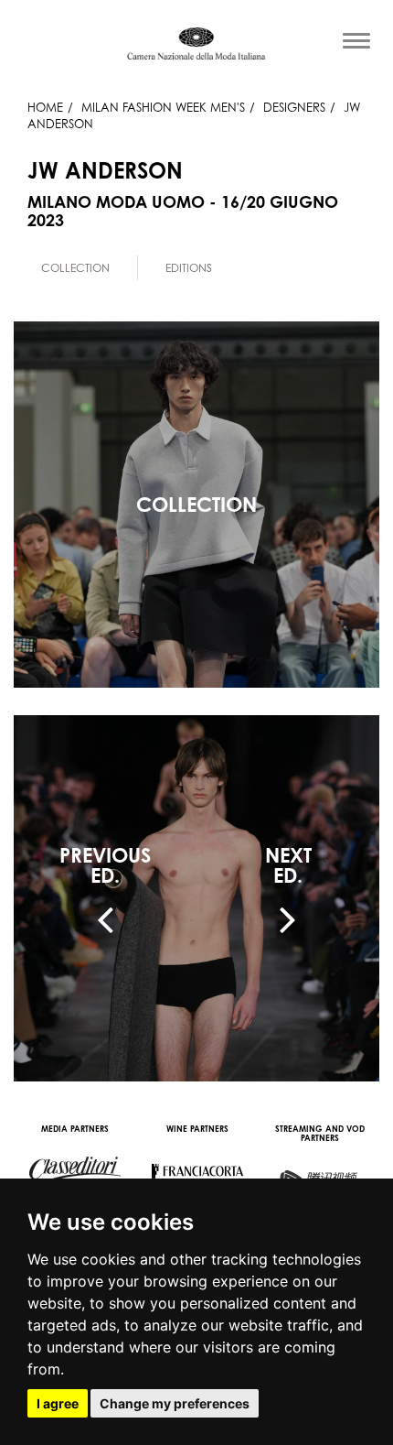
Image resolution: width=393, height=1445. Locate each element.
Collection (75, 268)
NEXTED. (288, 865)
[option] (76, 267)
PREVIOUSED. (105, 865)
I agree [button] (58, 1403)
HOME (45, 107)
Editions (188, 268)
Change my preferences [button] (175, 1403)
